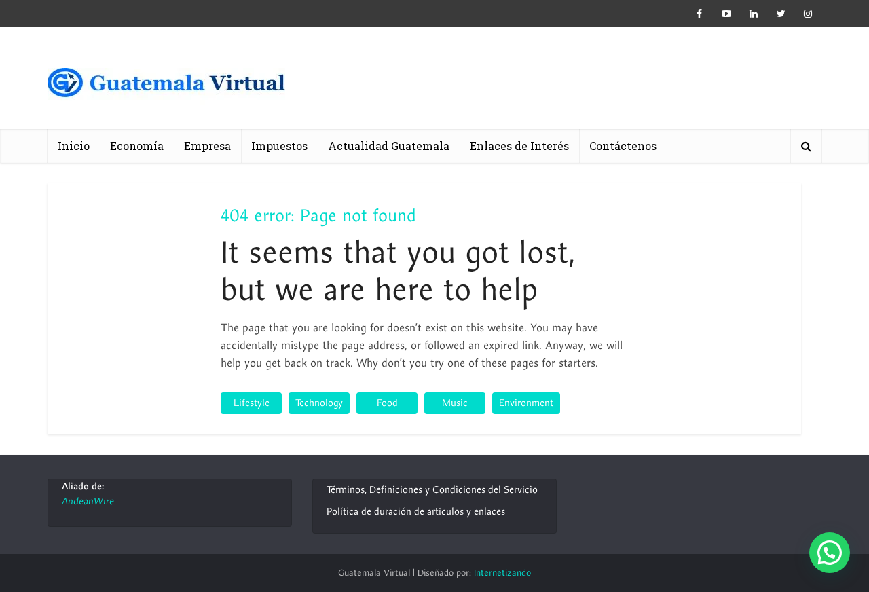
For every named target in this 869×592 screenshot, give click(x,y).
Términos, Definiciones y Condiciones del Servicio (432, 489)
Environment (526, 402)
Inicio (74, 145)
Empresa (207, 145)
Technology (319, 402)
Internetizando (502, 573)
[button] (829, 552)
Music (455, 402)
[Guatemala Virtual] (166, 86)
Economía (137, 145)
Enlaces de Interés (519, 145)
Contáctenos (623, 145)
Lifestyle (252, 402)
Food (387, 402)
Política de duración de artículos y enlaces (416, 511)
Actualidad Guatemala (388, 145)
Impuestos (279, 145)
